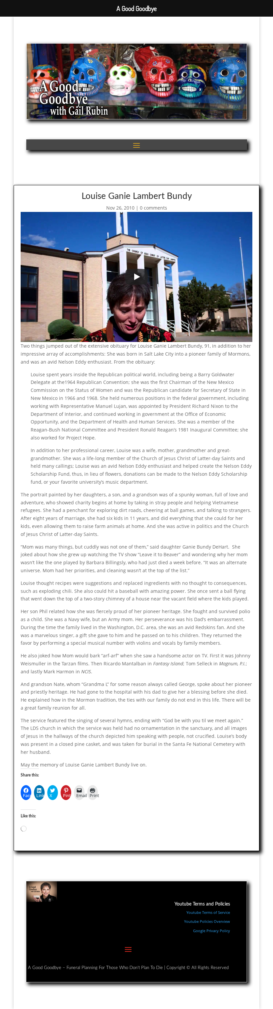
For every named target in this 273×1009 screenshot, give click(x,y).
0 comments (153, 208)
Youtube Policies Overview (207, 921)
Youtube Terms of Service (208, 912)
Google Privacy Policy (211, 930)
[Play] (136, 277)
